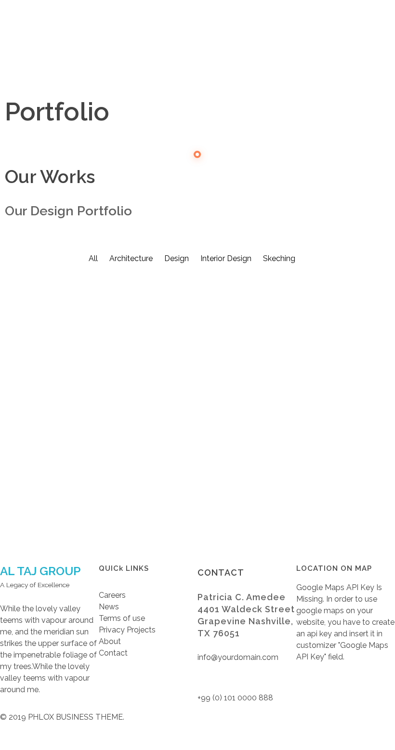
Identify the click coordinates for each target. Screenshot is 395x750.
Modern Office (178, 440)
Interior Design (27, 456)
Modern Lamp (47, 440)
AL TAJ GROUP (40, 571)
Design (144, 456)
